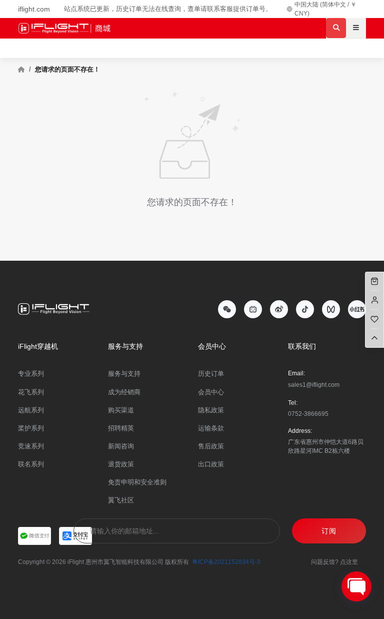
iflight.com (34, 9)
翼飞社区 (121, 500)
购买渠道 (121, 410)
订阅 (329, 531)
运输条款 (211, 428)
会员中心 (211, 392)
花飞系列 (31, 392)
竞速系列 (31, 446)
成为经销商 (124, 392)
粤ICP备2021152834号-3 (226, 561)
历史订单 (211, 373)
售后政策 (211, 446)
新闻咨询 (121, 446)
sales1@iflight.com (314, 384)
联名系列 (31, 464)
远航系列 (31, 410)
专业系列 (31, 373)
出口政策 (211, 464)
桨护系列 (31, 428)
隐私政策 (211, 410)
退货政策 (121, 464)
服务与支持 (124, 373)
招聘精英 (121, 428)
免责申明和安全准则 (137, 482)
